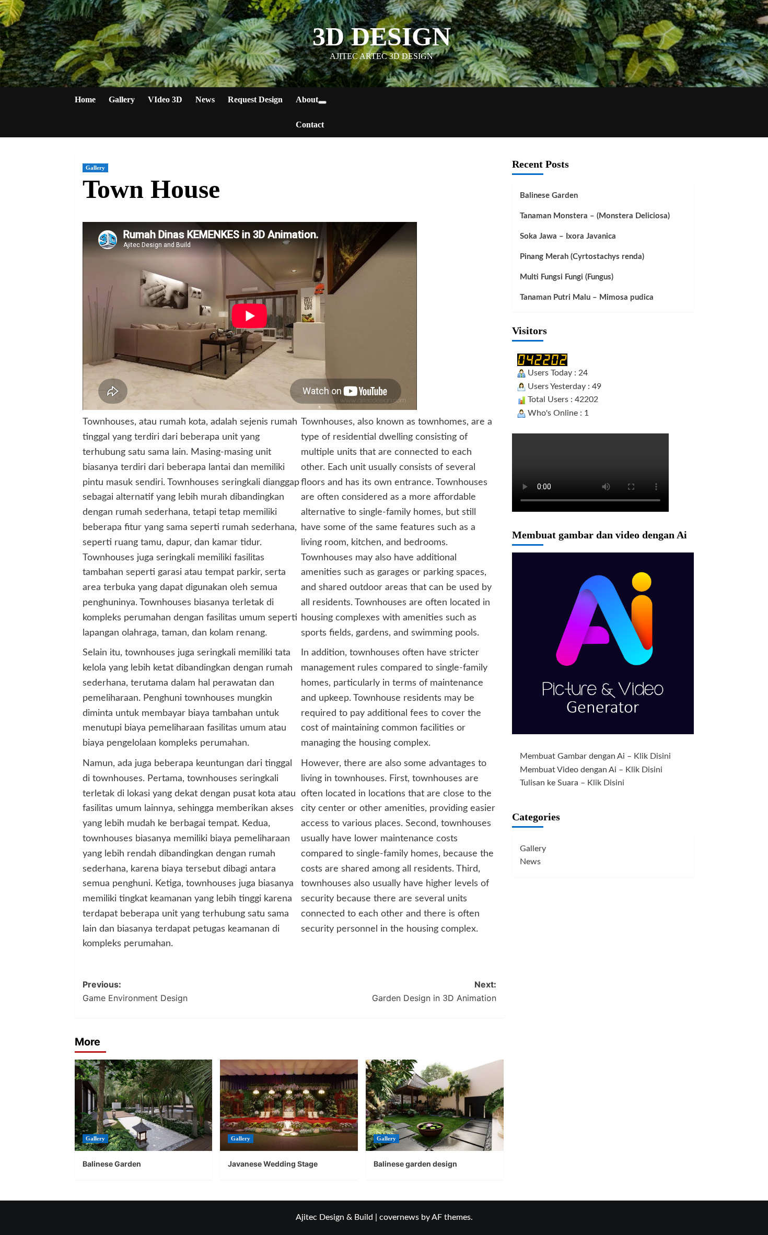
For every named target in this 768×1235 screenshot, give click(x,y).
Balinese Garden (112, 1163)
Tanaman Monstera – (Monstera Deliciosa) (595, 216)
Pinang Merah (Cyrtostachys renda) (582, 257)
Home (85, 99)
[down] (322, 102)
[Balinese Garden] (144, 1105)
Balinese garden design (415, 1163)
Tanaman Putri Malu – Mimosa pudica (587, 297)
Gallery (122, 99)
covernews (399, 1217)
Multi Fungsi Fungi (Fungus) (566, 277)
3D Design (381, 36)
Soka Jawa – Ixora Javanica (568, 236)
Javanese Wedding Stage (273, 1163)
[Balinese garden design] (435, 1105)
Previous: (135, 991)
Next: (434, 991)
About (307, 99)
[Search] (687, 100)
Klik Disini (652, 756)
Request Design (255, 99)
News (205, 99)
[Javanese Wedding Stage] (289, 1105)
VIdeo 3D (165, 99)
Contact (310, 124)
